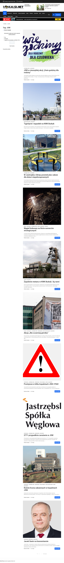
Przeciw (6, 38)
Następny (45, 553)
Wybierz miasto (10, 16)
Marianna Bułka (26, 391)
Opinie (27, 13)
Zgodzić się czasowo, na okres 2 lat (12, 40)
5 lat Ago (32, 79)
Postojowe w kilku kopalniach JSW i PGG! (41, 384)
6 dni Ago (48, 8)
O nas (16, 16)
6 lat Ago (32, 237)
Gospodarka (36, 13)
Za (5, 37)
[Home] (5, 13)
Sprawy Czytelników (21, 13)
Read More (57, 79)
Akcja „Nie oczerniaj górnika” (36, 333)
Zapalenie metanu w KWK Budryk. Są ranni (41, 282)
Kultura (43, 13)
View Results (12, 45)
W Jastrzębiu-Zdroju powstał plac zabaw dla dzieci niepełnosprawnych (41, 176)
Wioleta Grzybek (26, 79)
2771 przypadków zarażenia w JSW (38, 435)
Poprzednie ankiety (6, 49)
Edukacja (31, 13)
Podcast (5, 16)
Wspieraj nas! (9, 13)
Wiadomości (15, 13)
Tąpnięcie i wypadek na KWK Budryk (39, 124)
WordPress (2, 561)
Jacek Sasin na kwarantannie (36, 541)
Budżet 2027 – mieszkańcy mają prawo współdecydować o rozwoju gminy (51, 5)
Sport (40, 13)
